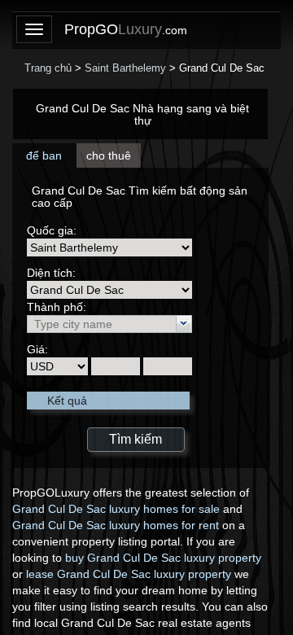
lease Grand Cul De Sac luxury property (128, 573)
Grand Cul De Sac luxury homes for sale (116, 508)
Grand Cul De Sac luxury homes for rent (115, 525)
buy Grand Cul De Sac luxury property (163, 557)
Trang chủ (48, 68)
